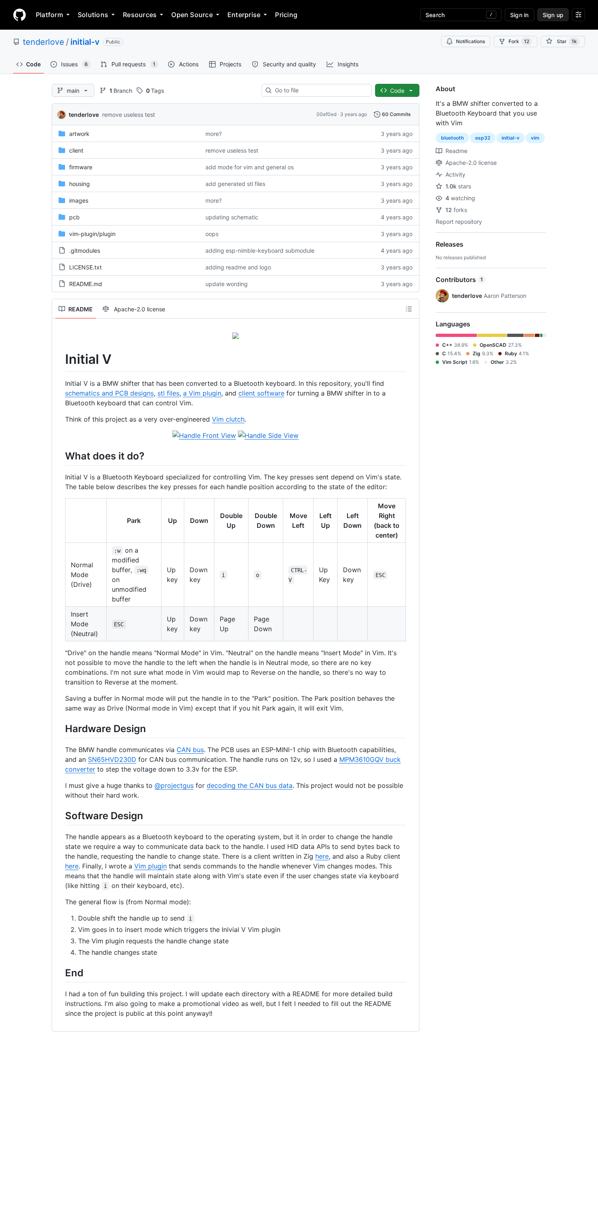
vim (535, 138)
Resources (140, 15)
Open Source (192, 15)
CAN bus (190, 750)
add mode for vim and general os (249, 167)
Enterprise (243, 15)
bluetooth (452, 138)
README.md (85, 283)
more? (213, 133)
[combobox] (320, 90)
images (78, 200)
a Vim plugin (202, 393)
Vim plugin (150, 866)
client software (261, 393)
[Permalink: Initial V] (59, 359)
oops (211, 233)
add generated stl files (235, 183)
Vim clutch (228, 419)
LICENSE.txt (85, 267)
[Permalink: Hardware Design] (59, 728)
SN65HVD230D (112, 759)
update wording (226, 283)
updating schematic (231, 217)
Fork (519, 41)
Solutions (93, 15)
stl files (168, 393)
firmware (80, 167)
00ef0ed (326, 114)
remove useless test (128, 114)
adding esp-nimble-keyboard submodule (259, 250)
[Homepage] (19, 14)
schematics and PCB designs (109, 393)
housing (79, 183)
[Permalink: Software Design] (59, 815)
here (322, 856)
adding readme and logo (238, 267)
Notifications (470, 41)
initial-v (85, 42)
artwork (79, 133)
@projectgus (174, 785)
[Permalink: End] (59, 972)
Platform (49, 15)
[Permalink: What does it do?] (59, 455)
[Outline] (409, 308)
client (76, 150)
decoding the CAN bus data (249, 785)
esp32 (482, 138)
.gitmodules (84, 250)
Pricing (286, 15)
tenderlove (43, 42)
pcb (74, 217)
